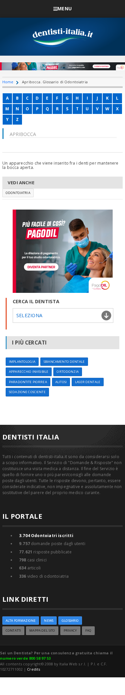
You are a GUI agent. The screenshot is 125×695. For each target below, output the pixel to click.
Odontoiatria (18, 193)
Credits (33, 669)
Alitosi (61, 382)
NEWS (48, 620)
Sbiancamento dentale (64, 361)
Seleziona (29, 315)
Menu (64, 8)
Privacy (70, 630)
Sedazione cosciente (27, 392)
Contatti (13, 630)
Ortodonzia (67, 371)
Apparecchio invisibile (28, 371)
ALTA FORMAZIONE (21, 620)
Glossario (70, 620)
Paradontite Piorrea (28, 382)
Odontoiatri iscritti (46, 535)
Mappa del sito (42, 630)
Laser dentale (87, 382)
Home (8, 81)
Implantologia (22, 361)
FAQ (88, 630)
